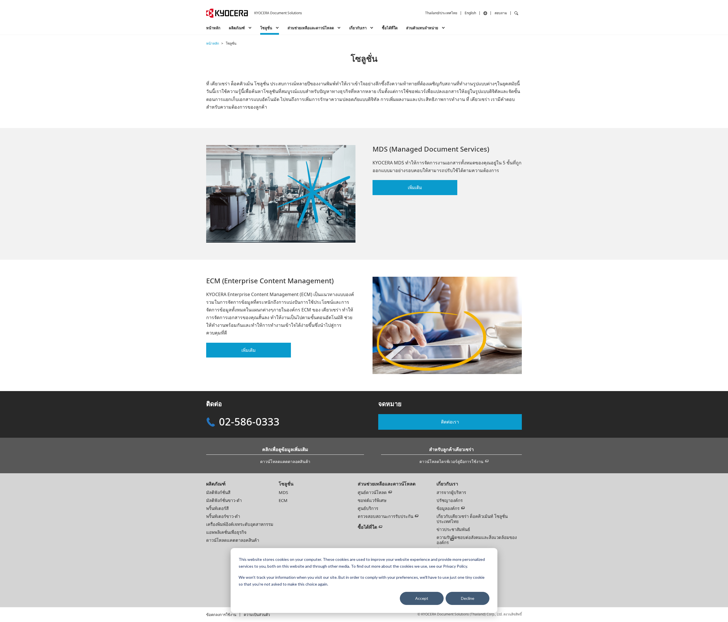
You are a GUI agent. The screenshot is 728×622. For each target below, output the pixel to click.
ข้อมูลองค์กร (448, 508)
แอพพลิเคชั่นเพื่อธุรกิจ (226, 532)
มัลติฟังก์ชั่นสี (218, 492)
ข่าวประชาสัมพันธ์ (453, 529)
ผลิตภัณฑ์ (216, 484)
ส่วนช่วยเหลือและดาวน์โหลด (386, 484)
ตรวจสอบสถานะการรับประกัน (385, 516)
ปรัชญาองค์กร (450, 500)
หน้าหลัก (213, 27)
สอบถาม (501, 13)
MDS (283, 492)
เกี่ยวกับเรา (447, 484)
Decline (467, 598)
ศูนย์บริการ (368, 508)
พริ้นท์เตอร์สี (217, 508)
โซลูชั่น (286, 484)
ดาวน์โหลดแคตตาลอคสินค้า (285, 461)
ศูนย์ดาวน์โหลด (372, 492)
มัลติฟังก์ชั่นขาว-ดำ (224, 500)
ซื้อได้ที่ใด (390, 27)
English (470, 13)
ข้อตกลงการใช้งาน (221, 614)
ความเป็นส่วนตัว (257, 614)
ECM (283, 500)
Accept (421, 598)
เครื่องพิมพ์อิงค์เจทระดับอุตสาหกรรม (239, 524)
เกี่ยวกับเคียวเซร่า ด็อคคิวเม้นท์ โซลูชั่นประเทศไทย (472, 518)
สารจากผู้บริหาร (451, 492)
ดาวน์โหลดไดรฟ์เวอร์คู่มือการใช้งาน (451, 461)
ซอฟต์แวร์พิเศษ (372, 500)
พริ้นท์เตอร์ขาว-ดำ (223, 516)
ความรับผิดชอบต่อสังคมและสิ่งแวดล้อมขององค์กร (477, 539)
